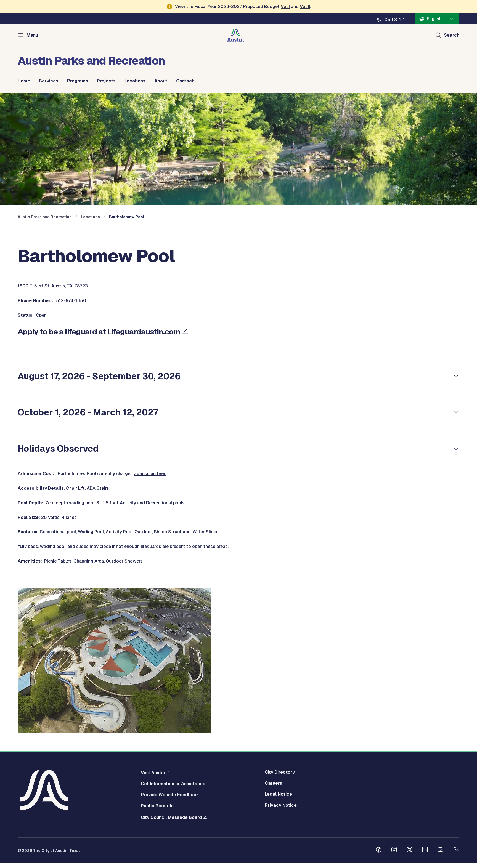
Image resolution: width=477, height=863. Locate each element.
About (160, 81)
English (434, 19)
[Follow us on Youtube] (440, 850)
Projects (106, 81)
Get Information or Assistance (173, 784)
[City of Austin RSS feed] (456, 850)
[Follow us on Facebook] (378, 850)
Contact (185, 81)
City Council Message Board (171, 817)
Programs (77, 81)
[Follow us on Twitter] (409, 850)
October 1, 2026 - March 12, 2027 (88, 412)
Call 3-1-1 (394, 20)
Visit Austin (153, 772)
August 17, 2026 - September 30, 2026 (99, 376)
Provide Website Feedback (170, 795)
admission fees (150, 473)
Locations (134, 81)
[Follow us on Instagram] (394, 850)
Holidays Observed (58, 448)
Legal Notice (278, 794)
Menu (32, 35)
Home (24, 81)
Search (451, 35)
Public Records (157, 806)
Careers (273, 783)
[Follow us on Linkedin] (425, 850)
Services (48, 81)
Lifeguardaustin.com (143, 332)
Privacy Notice (281, 805)
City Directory (280, 772)
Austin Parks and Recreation (45, 216)
